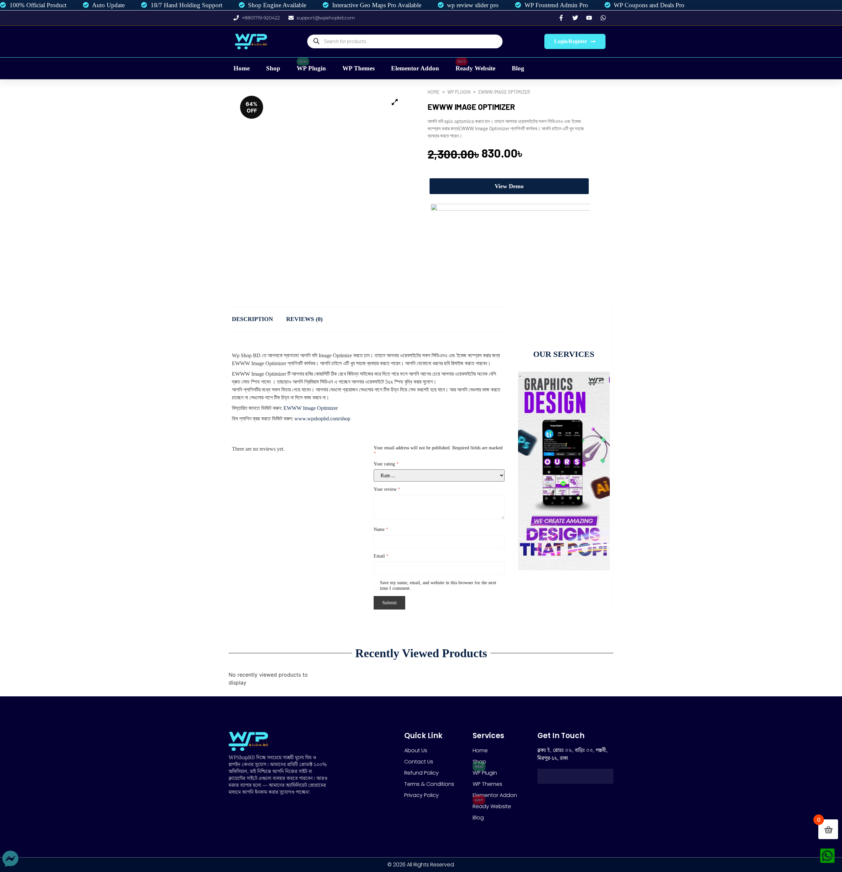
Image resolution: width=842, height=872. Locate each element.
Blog (518, 68)
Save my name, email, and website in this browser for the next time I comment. (438, 585)
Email (381, 556)
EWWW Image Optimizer (311, 408)
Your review (387, 489)
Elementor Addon (415, 68)
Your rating (386, 463)
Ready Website (475, 68)
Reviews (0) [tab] (304, 319)
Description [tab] (252, 319)
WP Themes (358, 68)
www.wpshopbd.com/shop (321, 418)
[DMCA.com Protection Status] (575, 782)
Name (381, 529)
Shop (273, 68)
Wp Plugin (458, 92)
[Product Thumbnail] (395, 102)
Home (242, 68)
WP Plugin (311, 68)
